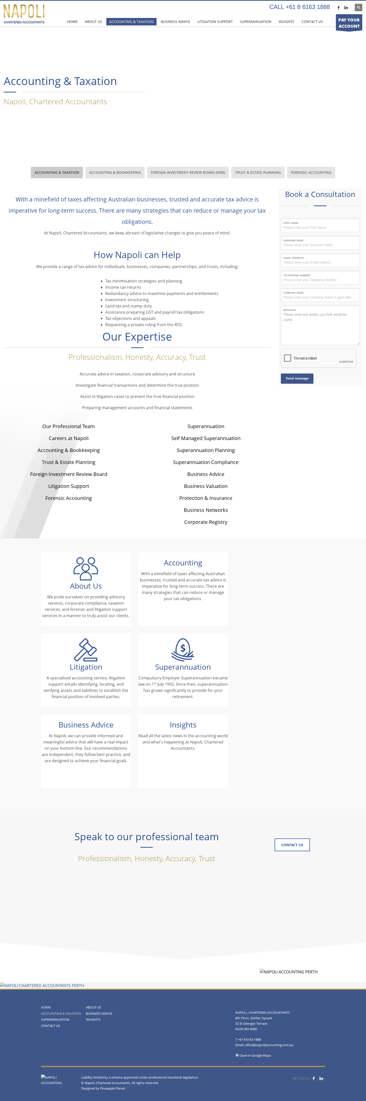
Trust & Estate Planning (68, 462)
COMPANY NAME (293, 292)
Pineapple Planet (112, 1088)
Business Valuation (206, 486)
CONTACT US (50, 1025)
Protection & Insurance (205, 498)
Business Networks (206, 510)
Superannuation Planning (206, 450)
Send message (297, 378)
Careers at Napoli (69, 438)
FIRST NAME (291, 223)
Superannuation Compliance (206, 462)
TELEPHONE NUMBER (296, 275)
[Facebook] (338, 7)
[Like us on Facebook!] (313, 1078)
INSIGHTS (93, 1019)
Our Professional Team (68, 426)
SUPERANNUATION (55, 1019)
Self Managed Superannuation (206, 438)
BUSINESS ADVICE (99, 1013)
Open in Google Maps (255, 1055)
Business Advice (205, 474)
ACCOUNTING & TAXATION (61, 1013)
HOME (46, 1007)
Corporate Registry (205, 522)
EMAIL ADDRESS (293, 258)
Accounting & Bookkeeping (69, 450)
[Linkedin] (346, 7)
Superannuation (205, 426)
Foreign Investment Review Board (68, 474)
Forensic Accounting (68, 498)
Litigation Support (68, 486)
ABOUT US (93, 1007)
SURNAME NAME (293, 240)
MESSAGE (289, 310)
